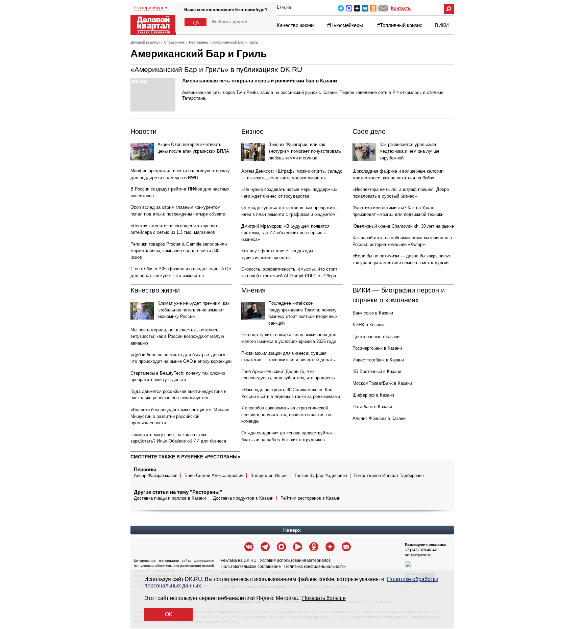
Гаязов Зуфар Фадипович (321, 475)
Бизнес (252, 131)
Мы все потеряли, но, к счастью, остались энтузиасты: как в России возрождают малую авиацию (177, 336)
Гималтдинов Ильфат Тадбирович (389, 475)
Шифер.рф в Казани (373, 395)
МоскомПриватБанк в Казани (382, 383)
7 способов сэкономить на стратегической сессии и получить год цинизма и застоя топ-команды (287, 414)
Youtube (297, 546)
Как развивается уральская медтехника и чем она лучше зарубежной (409, 151)
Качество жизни (295, 25)
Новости (143, 131)
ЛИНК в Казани (368, 324)
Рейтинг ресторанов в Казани (310, 498)
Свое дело (369, 131)
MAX (349, 8)
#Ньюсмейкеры (345, 25)
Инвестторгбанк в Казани (378, 359)
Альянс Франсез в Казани (379, 418)
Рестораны (198, 42)
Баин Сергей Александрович (214, 475)
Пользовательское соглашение (251, 566)
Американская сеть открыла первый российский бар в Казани (259, 80)
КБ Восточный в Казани (376, 371)
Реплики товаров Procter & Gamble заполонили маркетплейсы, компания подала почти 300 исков (178, 251)
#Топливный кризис (399, 25)
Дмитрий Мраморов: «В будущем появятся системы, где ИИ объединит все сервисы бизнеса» (285, 233)
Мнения (253, 290)
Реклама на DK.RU (239, 560)
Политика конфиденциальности (315, 566)
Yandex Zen (357, 8)
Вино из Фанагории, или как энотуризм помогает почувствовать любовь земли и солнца (304, 151)
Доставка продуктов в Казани (243, 498)
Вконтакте (365, 8)
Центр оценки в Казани (375, 336)
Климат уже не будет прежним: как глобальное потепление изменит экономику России (193, 310)
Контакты (401, 8)
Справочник (174, 42)
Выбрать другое (229, 21)
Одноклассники (373, 8)
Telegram (341, 8)
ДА (196, 22)
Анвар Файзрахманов (155, 475)
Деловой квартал (145, 42)
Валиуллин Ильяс (269, 475)
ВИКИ (442, 25)
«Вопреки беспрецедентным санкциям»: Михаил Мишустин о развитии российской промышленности (179, 416)
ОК (168, 614)
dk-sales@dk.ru (418, 555)
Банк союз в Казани (372, 313)
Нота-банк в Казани (372, 406)
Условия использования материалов (295, 560)
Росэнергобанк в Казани (377, 348)
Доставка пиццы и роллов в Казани (170, 498)
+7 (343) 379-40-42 (421, 550)
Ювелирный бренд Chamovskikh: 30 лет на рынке (403, 226)
